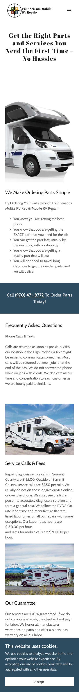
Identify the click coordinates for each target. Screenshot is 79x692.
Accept (39, 681)
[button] (69, 10)
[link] (29, 10)
